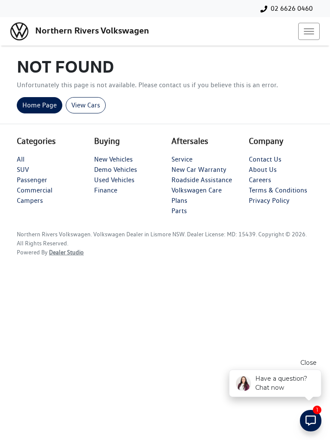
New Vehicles (113, 159)
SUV (23, 169)
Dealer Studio (66, 252)
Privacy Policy (269, 200)
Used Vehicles (114, 180)
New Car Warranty (198, 169)
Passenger (32, 180)
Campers (30, 200)
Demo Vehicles (115, 169)
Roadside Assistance (201, 180)
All (20, 159)
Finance (105, 190)
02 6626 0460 (292, 8)
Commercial (34, 190)
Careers (260, 180)
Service (181, 159)
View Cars (85, 105)
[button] (309, 31)
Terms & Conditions (278, 190)
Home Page (39, 105)
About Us (263, 169)
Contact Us (265, 159)
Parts (179, 211)
